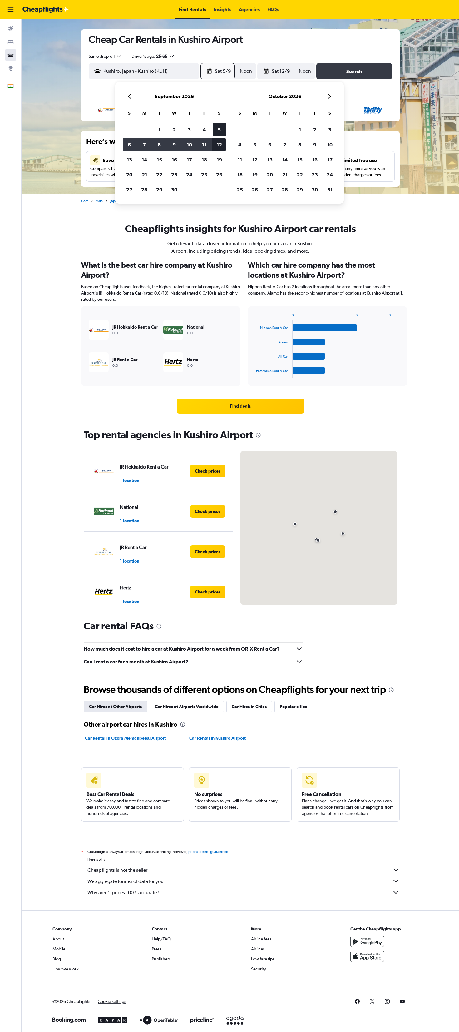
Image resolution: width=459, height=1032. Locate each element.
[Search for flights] (10, 28)
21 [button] (144, 174)
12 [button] (219, 144)
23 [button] (174, 174)
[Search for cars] (10, 55)
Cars (84, 201)
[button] (10, 10)
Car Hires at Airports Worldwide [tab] (187, 706)
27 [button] (129, 189)
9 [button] (174, 144)
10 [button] (189, 144)
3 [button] (189, 129)
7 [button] (144, 144)
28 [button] (144, 189)
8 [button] (159, 144)
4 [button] (204, 129)
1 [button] (159, 129)
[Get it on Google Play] (367, 941)
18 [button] (204, 159)
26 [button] (219, 174)
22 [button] (159, 174)
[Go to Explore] (10, 68)
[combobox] (105, 56)
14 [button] (144, 159)
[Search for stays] (10, 42)
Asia (99, 201)
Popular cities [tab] (293, 706)
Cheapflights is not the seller (117, 870)
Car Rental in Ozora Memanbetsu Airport (125, 738)
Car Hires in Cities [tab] (249, 706)
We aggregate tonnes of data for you (125, 881)
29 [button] (159, 189)
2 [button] (174, 129)
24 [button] (189, 174)
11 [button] (204, 144)
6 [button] (129, 144)
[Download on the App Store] (367, 956)
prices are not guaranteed (208, 852)
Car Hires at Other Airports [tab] (115, 706)
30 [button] (174, 189)
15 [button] (159, 159)
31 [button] (330, 189)
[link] (240, 406)
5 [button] (219, 129)
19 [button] (219, 159)
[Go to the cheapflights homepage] (45, 10)
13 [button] (129, 159)
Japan (114, 201)
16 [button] (174, 159)
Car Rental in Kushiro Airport (217, 738)
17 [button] (189, 159)
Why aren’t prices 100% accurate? (123, 893)
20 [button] (129, 174)
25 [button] (204, 174)
